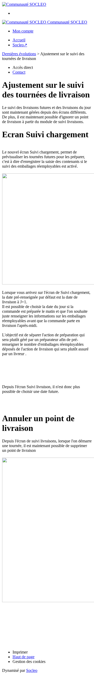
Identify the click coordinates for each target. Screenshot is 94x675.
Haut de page (23, 657)
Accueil (19, 40)
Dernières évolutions (19, 54)
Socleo (31, 670)
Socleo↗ (20, 45)
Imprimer (20, 652)
